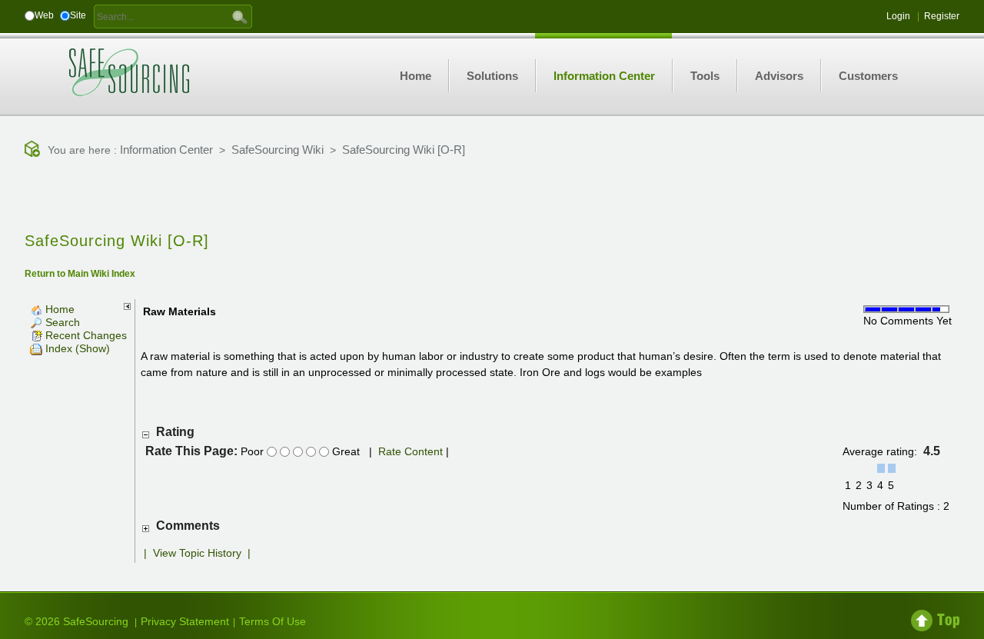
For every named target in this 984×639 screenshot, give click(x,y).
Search (61, 322)
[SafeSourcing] (129, 71)
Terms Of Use (272, 621)
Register (941, 16)
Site (78, 15)
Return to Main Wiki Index (80, 273)
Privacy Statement (185, 621)
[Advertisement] (492, 196)
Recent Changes (84, 335)
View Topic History (197, 553)
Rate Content (410, 451)
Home (58, 309)
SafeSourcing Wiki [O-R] (403, 149)
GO (240, 16)
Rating (175, 431)
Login (898, 16)
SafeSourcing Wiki (277, 149)
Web (44, 15)
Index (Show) (76, 348)
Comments (188, 525)
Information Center (166, 149)
